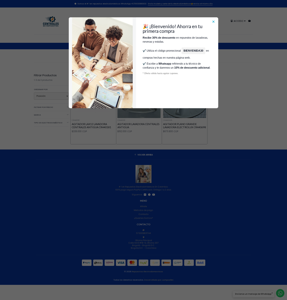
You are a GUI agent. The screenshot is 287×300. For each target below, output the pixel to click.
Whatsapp (164, 63)
